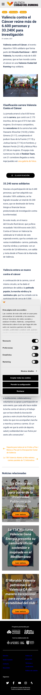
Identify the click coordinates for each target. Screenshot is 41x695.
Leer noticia (20, 514)
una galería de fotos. (27, 161)
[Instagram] (25, 683)
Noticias (23, 12)
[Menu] (3, 4)
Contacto (6, 664)
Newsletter (6, 668)
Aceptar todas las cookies (20, 378)
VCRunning (13, 12)
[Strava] (31, 683)
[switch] (35, 348)
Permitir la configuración (20, 384)
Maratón (5, 656)
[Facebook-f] (13, 683)
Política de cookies (31, 670)
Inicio (4, 12)
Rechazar (20, 391)
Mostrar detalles (27, 371)
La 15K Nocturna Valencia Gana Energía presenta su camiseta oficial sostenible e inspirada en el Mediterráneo (20, 543)
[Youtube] (19, 683)
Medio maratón (8, 660)
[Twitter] (7, 683)
